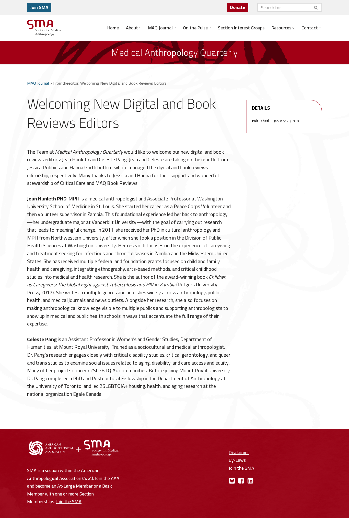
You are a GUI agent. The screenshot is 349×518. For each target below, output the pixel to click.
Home (113, 28)
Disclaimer (239, 452)
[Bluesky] (232, 480)
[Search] (316, 7)
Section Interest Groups (241, 28)
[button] (140, 28)
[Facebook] (241, 480)
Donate (237, 7)
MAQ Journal (38, 83)
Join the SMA (69, 501)
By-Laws (237, 460)
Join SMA (39, 7)
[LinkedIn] (250, 480)
